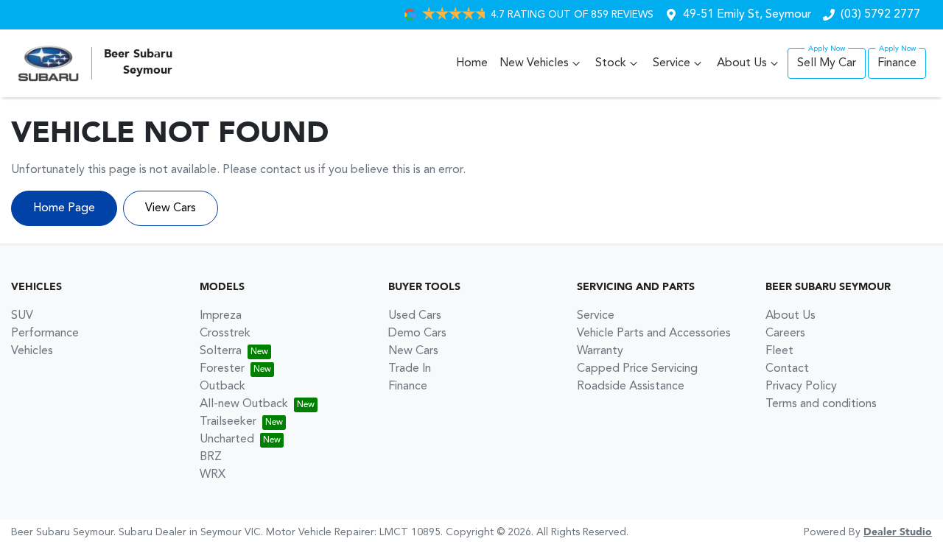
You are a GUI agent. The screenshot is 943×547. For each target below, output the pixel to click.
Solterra (221, 351)
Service (671, 63)
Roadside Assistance (630, 386)
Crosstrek (225, 333)
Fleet (779, 351)
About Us (742, 63)
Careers (785, 333)
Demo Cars (417, 333)
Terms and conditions (821, 404)
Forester (222, 369)
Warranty (600, 351)
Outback (222, 386)
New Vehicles (534, 63)
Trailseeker (228, 422)
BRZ (211, 457)
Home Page (64, 208)
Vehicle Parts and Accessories (654, 333)
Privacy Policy (801, 386)
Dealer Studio (897, 532)
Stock (610, 63)
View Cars (170, 208)
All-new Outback (244, 404)
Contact (787, 369)
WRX (212, 475)
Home (472, 63)
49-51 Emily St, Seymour (747, 15)
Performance (45, 333)
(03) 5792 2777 (880, 15)
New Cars (413, 351)
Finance (896, 63)
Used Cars (414, 316)
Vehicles (32, 351)
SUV (22, 316)
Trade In (409, 369)
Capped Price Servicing (637, 369)
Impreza (221, 316)
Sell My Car (826, 63)
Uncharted (227, 439)
